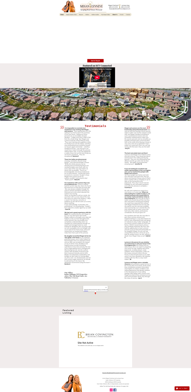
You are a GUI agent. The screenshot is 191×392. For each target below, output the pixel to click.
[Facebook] (114, 390)
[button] (81, 14)
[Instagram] (111, 390)
